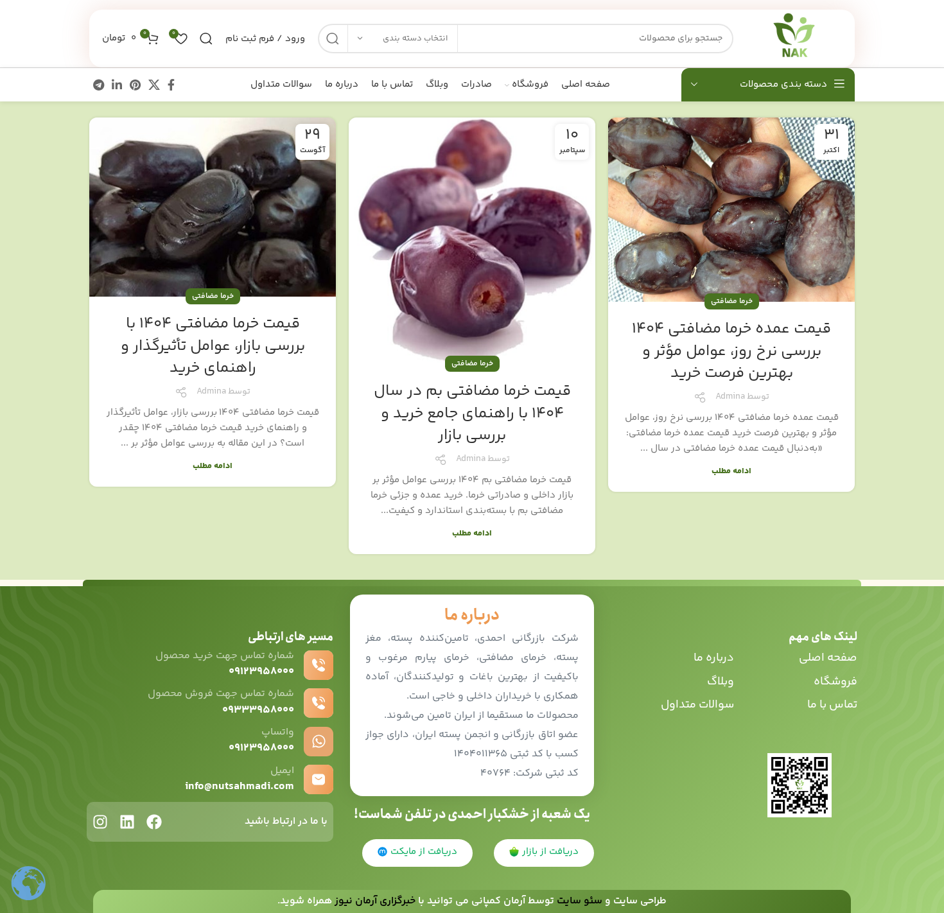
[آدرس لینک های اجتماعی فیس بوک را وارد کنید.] (171, 84)
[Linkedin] (127, 822)
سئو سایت (579, 901)
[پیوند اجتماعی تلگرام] (98, 84)
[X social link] (154, 84)
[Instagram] (100, 822)
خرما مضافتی (732, 301)
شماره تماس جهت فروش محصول (221, 694)
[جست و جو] (332, 38)
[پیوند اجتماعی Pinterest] (135, 84)
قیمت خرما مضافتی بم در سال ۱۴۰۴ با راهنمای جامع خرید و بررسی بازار (472, 413)
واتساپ (277, 732)
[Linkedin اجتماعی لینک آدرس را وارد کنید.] (117, 84)
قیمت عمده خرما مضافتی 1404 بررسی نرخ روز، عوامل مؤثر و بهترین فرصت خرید (731, 351)
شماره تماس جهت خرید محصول (224, 656)
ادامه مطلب (731, 471)
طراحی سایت (640, 901)
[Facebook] (154, 822)
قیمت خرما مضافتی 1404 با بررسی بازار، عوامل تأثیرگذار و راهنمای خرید (213, 346)
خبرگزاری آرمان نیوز (375, 901)
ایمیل (282, 771)
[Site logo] (794, 38)
